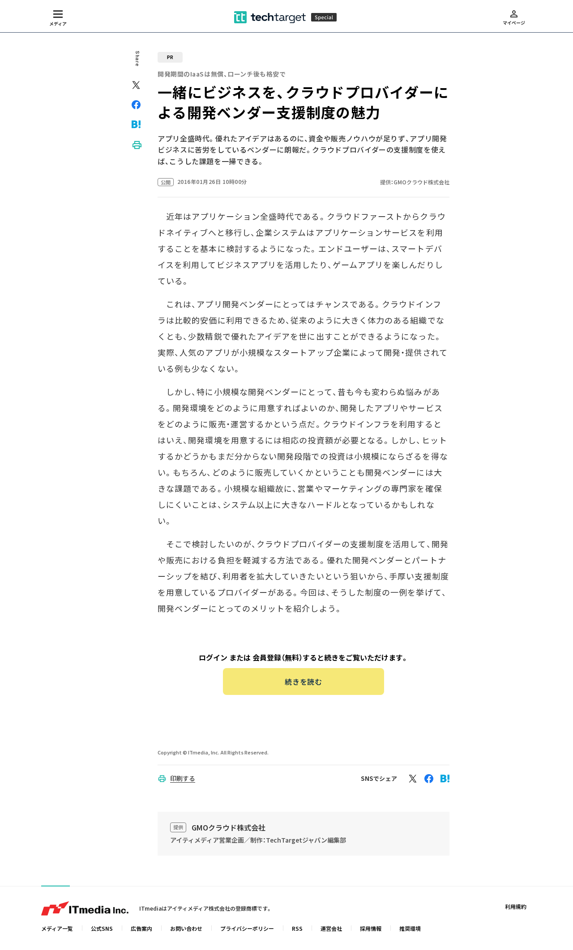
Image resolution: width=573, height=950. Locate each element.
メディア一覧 (57, 928)
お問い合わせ (186, 928)
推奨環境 (410, 928)
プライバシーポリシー (247, 928)
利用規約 (515, 906)
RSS (297, 928)
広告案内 (141, 928)
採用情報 (370, 928)
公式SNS (102, 928)
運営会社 (331, 928)
